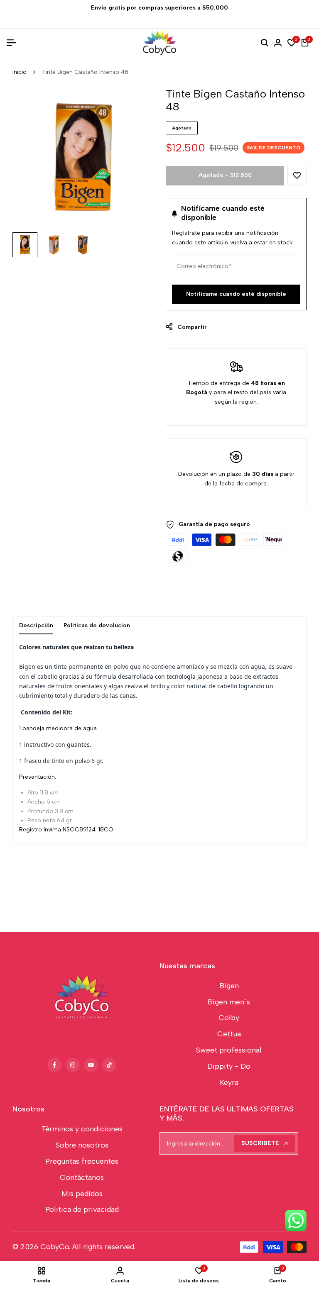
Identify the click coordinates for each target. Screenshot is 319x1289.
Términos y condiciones (82, 1128)
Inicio (19, 72)
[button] (297, 175)
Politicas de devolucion (97, 625)
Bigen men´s (229, 1001)
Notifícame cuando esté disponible (236, 293)
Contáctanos (82, 1177)
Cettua (229, 1033)
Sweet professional (229, 1050)
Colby (228, 1017)
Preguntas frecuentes (81, 1161)
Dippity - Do (228, 1066)
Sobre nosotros (82, 1145)
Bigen (229, 985)
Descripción (36, 625)
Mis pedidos (82, 1193)
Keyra (229, 1082)
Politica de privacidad (82, 1209)
